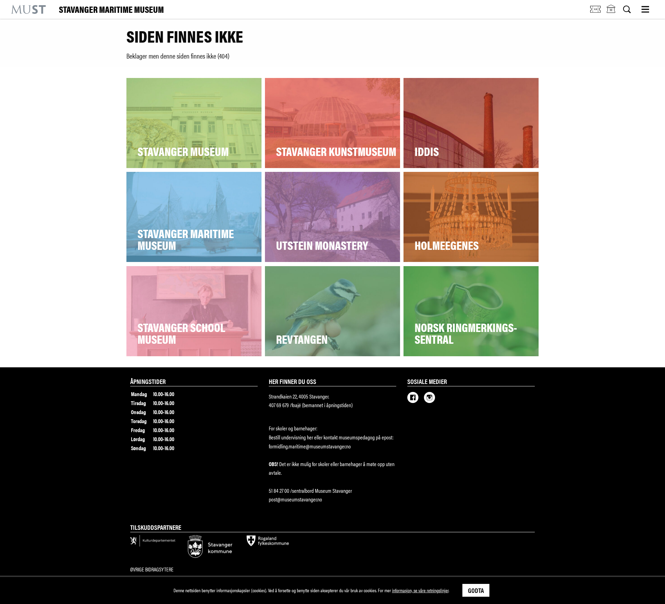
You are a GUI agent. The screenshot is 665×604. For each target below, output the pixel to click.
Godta (476, 590)
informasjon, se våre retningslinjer (420, 590)
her (309, 437)
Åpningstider (148, 381)
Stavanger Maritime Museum (111, 9)
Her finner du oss (292, 381)
